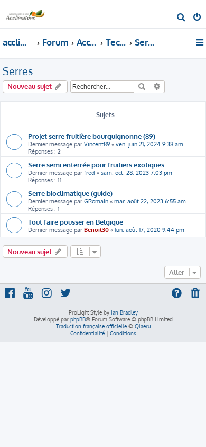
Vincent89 (97, 144)
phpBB (78, 319)
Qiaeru (143, 326)
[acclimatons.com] (25, 13)
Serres (18, 71)
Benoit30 (96, 230)
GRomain (96, 201)
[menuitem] (181, 18)
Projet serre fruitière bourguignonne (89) (91, 135)
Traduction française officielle (91, 326)
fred (89, 172)
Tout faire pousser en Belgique (75, 221)
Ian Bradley (124, 312)
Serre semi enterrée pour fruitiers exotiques (96, 164)
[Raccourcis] (200, 42)
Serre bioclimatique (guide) (70, 193)
